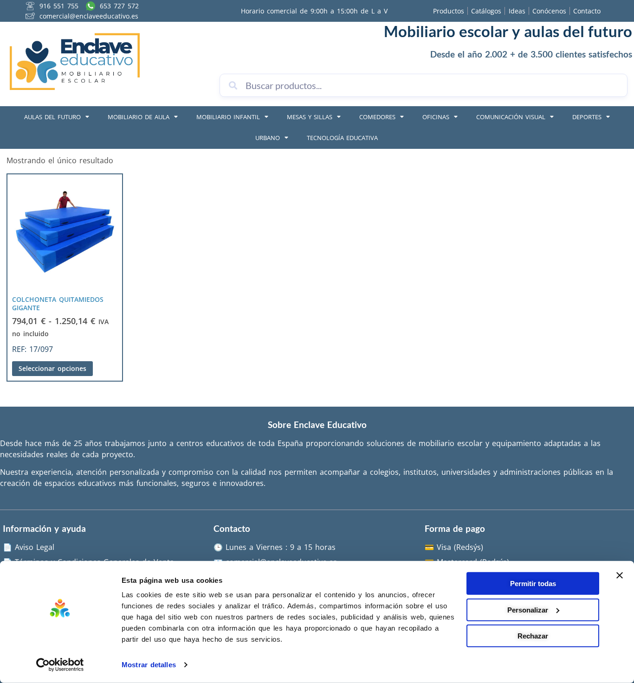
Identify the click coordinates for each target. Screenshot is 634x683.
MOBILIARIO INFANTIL (228, 117)
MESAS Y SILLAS (309, 117)
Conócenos (549, 10)
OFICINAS (435, 117)
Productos (448, 10)
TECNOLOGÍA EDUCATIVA (342, 138)
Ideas (517, 10)
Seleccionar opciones (52, 368)
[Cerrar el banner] (619, 575)
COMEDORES (377, 117)
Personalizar (527, 609)
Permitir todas (533, 583)
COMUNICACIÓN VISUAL (510, 117)
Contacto (587, 10)
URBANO (267, 138)
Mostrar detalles (149, 665)
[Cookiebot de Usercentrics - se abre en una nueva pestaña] (60, 665)
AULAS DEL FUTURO (52, 117)
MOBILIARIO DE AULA (138, 117)
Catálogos (486, 10)
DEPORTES (587, 117)
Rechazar (533, 636)
